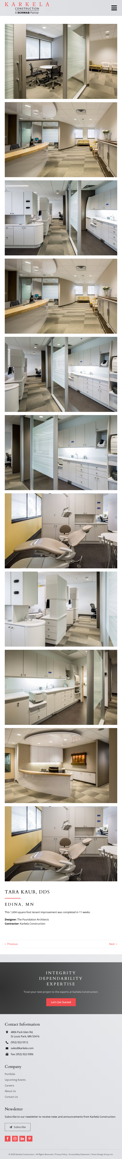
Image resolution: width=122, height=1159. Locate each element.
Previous (12, 944)
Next (112, 944)
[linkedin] (22, 1139)
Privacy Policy (61, 1154)
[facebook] (7, 1139)
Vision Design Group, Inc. (102, 1154)
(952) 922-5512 (19, 1042)
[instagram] (15, 1139)
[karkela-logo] (27, 3)
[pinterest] (29, 1139)
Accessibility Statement (79, 1154)
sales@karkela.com (22, 1048)
